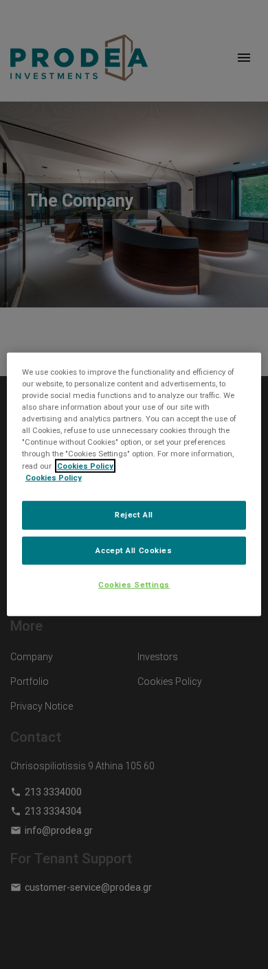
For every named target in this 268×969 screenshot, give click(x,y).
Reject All (134, 514)
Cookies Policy (85, 465)
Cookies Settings (134, 584)
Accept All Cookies (134, 549)
